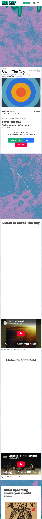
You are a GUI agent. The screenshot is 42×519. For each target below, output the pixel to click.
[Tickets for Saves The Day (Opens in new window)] (21, 87)
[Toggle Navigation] (38, 3)
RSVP (28, 140)
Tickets (27, 3)
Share (21, 145)
